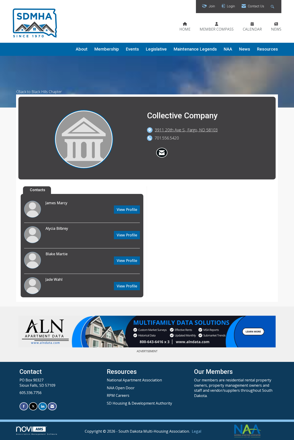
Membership (106, 49)
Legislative (156, 49)
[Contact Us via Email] (52, 406)
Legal (196, 431)
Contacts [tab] (37, 190)
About (82, 49)
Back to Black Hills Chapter (40, 91)
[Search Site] (273, 6)
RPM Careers (118, 395)
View (127, 209)
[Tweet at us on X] (33, 406)
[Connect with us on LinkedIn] (42, 406)
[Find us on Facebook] (24, 406)
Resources (267, 49)
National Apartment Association (134, 380)
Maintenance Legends (195, 49)
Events (132, 49)
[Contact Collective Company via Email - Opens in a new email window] (161, 153)
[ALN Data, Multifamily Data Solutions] (147, 331)
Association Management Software (36, 434)
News (244, 49)
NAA (228, 49)
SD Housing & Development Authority (139, 403)
